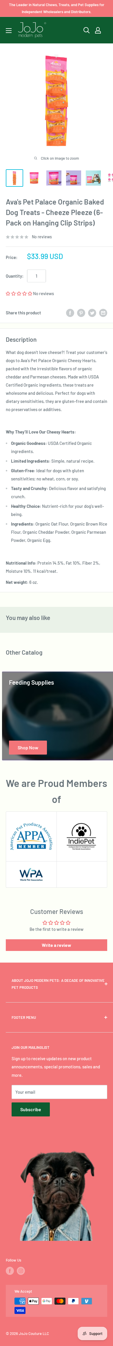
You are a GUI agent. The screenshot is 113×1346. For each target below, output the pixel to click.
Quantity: (14, 276)
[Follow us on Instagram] (21, 1271)
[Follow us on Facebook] (10, 1271)
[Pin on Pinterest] (81, 312)
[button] (19, 293)
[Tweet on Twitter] (92, 312)
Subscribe (30, 1109)
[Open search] (86, 30)
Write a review (56, 945)
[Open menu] (9, 30)
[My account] (98, 30)
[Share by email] (103, 312)
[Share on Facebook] (70, 312)
